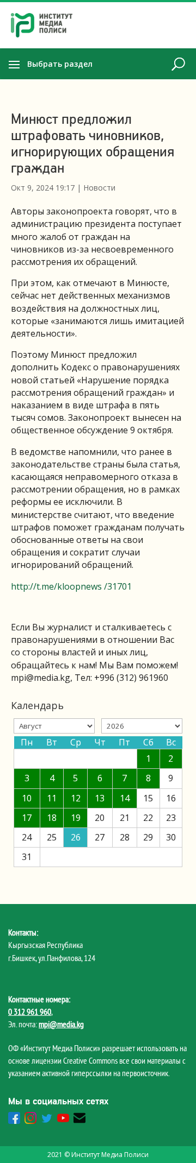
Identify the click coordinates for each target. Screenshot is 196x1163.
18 (52, 818)
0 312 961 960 (29, 1011)
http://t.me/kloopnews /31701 (71, 586)
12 (76, 798)
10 (27, 798)
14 (125, 798)
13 (100, 798)
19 (76, 818)
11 (52, 798)
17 (27, 818)
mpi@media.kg (61, 1024)
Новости (99, 187)
